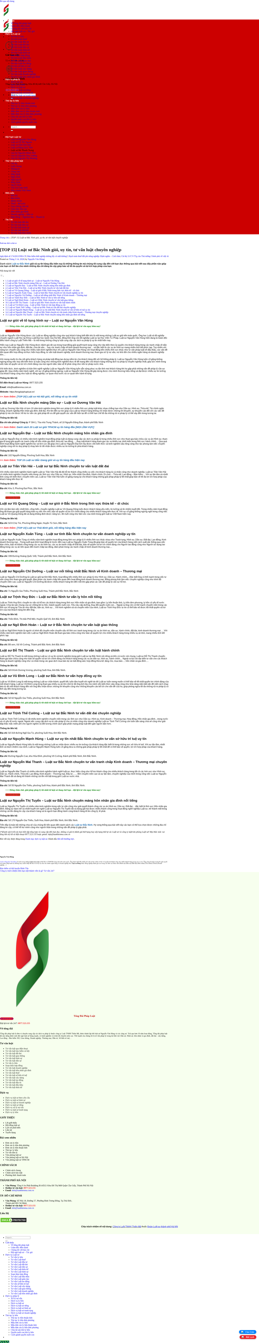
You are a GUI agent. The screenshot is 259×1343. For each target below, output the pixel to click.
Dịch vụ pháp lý (12, 79)
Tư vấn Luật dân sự (20, 47)
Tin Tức (9, 219)
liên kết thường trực (65, 839)
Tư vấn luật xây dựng (14, 1078)
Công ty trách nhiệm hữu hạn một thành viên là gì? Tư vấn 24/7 (27, 871)
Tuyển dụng (10, 1132)
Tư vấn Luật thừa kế (20, 50)
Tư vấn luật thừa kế (13, 1087)
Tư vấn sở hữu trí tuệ (20, 66)
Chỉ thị (14, 163)
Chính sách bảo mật (13, 1173)
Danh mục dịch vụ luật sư (8, 243)
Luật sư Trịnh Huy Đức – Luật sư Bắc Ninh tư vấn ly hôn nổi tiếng (36, 298)
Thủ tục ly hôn (12, 101)
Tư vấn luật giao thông (15, 1056)
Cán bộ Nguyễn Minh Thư (23, 153)
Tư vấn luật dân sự (19, 225)
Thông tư (15, 169)
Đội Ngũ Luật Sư (13, 137)
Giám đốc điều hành (20, 26)
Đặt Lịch (250, 1337)
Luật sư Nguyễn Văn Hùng (23, 139)
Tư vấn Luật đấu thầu (21, 58)
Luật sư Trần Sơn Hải (21, 145)
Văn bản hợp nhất (19, 187)
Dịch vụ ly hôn (18, 84)
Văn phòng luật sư (13, 1155)
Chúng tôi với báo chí (21, 28)
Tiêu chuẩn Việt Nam (21, 190)
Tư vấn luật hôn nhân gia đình (18, 1070)
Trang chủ (4, 237)
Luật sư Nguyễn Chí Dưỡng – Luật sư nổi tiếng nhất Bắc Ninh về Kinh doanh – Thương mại (47, 295)
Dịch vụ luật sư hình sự (22, 92)
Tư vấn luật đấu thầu (14, 1085)
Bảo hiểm (15, 198)
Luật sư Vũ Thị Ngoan (21, 142)
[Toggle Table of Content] (2, 276)
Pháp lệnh (15, 182)
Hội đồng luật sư (12, 1125)
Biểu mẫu (9, 193)
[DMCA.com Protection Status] (13, 1222)
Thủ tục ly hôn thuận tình (23, 103)
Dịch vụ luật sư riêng (21, 90)
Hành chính (16, 201)
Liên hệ (8, 1130)
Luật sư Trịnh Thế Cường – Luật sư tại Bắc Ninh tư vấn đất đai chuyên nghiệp (42, 307)
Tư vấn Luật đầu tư (20, 42)
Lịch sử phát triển (12, 1127)
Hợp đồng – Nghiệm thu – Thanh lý (28, 217)
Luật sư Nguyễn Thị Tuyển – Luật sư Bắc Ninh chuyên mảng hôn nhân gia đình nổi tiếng (46, 314)
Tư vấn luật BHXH (19, 230)
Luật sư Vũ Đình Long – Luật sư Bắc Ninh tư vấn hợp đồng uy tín (36, 305)
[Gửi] (12, 130)
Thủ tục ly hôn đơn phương (24, 106)
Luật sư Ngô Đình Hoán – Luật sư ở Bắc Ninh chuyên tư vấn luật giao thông (40, 300)
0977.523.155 (24, 1023)
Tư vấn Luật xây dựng (21, 68)
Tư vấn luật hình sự (20, 227)
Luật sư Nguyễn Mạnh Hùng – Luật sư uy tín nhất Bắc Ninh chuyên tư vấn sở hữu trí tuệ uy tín (49, 310)
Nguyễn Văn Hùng (36, 259)
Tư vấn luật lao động (14, 1080)
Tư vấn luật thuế (12, 1073)
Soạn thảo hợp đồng (20, 55)
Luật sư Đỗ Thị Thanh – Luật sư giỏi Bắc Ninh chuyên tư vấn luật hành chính (42, 302)
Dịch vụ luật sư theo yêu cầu (17, 1098)
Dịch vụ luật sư (18, 87)
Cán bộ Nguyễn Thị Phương (24, 158)
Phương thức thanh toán (15, 1175)
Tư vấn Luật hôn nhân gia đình (25, 77)
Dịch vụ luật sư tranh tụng (23, 95)
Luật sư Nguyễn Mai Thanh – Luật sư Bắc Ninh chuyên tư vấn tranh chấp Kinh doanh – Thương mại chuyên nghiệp (58, 312)
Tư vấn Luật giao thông (22, 71)
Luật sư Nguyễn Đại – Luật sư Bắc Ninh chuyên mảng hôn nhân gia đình (38, 285)
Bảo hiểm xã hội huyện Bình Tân (14, 868)
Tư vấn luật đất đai (20, 222)
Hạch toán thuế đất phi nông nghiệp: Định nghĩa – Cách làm (65, 256)
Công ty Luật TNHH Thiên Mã (127, 1226)
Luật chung (16, 166)
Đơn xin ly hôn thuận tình (16, 1148)
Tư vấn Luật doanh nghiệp (23, 74)
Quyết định (16, 185)
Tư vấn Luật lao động (21, 63)
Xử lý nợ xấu (17, 82)
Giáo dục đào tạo (19, 209)
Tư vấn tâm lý (11, 1152)
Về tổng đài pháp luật (21, 23)
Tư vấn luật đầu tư (13, 1082)
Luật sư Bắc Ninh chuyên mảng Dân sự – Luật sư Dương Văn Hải (35, 283)
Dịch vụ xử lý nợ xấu (14, 1107)
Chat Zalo (249, 1332)
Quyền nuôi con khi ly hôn (23, 119)
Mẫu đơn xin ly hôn (20, 108)
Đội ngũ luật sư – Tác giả (23, 31)
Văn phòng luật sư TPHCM (17, 1160)
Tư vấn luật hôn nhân (21, 233)
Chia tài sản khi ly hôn (21, 116)
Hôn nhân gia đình (19, 211)
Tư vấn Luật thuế (19, 39)
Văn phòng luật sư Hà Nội (16, 1157)
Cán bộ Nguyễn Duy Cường (24, 155)
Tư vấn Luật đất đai (20, 44)
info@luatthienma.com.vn (23, 1190)
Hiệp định (15, 174)
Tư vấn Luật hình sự (20, 52)
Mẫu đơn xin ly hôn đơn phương (26, 114)
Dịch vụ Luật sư (12, 34)
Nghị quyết (16, 179)
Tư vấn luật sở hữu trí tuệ (16, 1075)
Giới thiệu (9, 21)
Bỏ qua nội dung (7, 1)
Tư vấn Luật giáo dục (21, 60)
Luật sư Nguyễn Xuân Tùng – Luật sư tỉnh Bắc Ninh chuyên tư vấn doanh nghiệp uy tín (45, 293)
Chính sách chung (13, 1170)
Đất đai (14, 195)
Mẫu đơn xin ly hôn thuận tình (25, 111)
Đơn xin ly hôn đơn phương (17, 1145)
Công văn (15, 171)
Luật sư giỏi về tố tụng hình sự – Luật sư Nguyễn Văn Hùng (33, 281)
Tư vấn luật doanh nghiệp (16, 1068)
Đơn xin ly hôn (11, 1143)
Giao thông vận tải (19, 206)
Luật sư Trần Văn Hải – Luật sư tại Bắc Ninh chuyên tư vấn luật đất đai (38, 288)
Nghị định (15, 177)
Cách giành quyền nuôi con (24, 122)
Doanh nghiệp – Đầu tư (22, 214)
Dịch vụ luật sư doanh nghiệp (25, 98)
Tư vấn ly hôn (17, 36)
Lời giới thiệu (11, 1123)
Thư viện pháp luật (14, 161)
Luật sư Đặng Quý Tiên (22, 147)
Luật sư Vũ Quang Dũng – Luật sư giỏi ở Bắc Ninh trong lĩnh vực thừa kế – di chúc (43, 290)
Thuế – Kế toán (18, 203)
